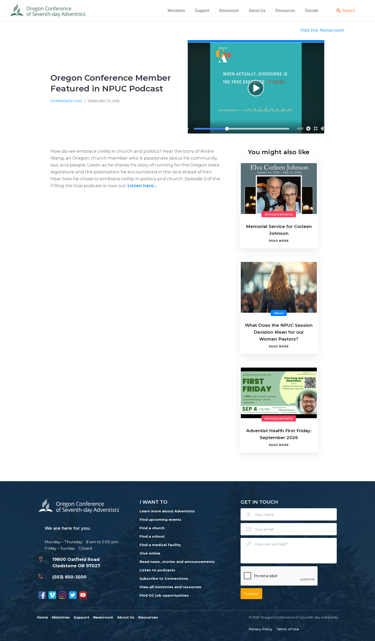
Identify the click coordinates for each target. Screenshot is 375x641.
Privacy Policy (260, 629)
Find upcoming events (160, 519)
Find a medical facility (160, 545)
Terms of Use (287, 629)
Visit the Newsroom (322, 30)
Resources (285, 10)
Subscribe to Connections (164, 578)
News (279, 313)
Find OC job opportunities (164, 595)
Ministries (176, 10)
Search (348, 10)
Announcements (279, 214)
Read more (279, 241)
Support (202, 10)
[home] (48, 10)
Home (42, 617)
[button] (177, 10)
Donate (311, 10)
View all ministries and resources (170, 587)
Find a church (152, 528)
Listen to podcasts (157, 570)
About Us (257, 10)
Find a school (152, 536)
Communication (66, 101)
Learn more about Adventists (167, 511)
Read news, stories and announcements (177, 562)
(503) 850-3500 (69, 576)
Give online (150, 553)
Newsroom (229, 10)
